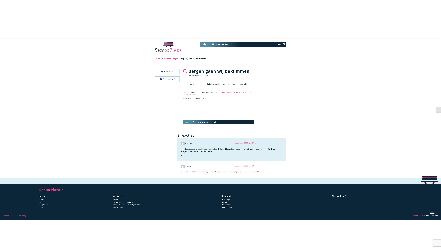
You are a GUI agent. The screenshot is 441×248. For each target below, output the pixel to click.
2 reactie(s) (168, 79)
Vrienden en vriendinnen (123, 202)
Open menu (221, 44)
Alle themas (227, 207)
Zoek (41, 207)
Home (157, 59)
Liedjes (225, 202)
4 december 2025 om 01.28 (245, 143)
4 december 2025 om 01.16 (245, 166)
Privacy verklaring (18, 216)
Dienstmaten (118, 207)
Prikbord (116, 200)
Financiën (226, 205)
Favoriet (168, 71)
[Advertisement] (220, 21)
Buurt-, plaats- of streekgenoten (126, 205)
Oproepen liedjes (170, 59)
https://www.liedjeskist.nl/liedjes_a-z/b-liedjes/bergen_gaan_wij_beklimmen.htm (227, 172)
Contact (6, 216)
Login (41, 202)
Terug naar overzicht (204, 122)
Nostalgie (226, 200)
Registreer (43, 205)
